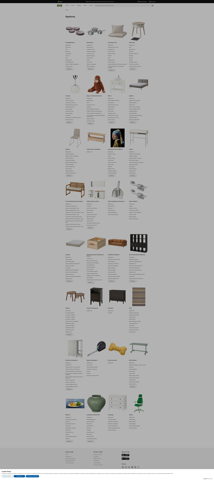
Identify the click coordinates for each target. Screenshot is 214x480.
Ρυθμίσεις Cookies (7, 476)
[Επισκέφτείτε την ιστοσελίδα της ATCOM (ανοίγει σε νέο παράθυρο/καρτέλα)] (207, 478)
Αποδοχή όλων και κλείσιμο (32, 476)
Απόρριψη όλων (19, 476)
